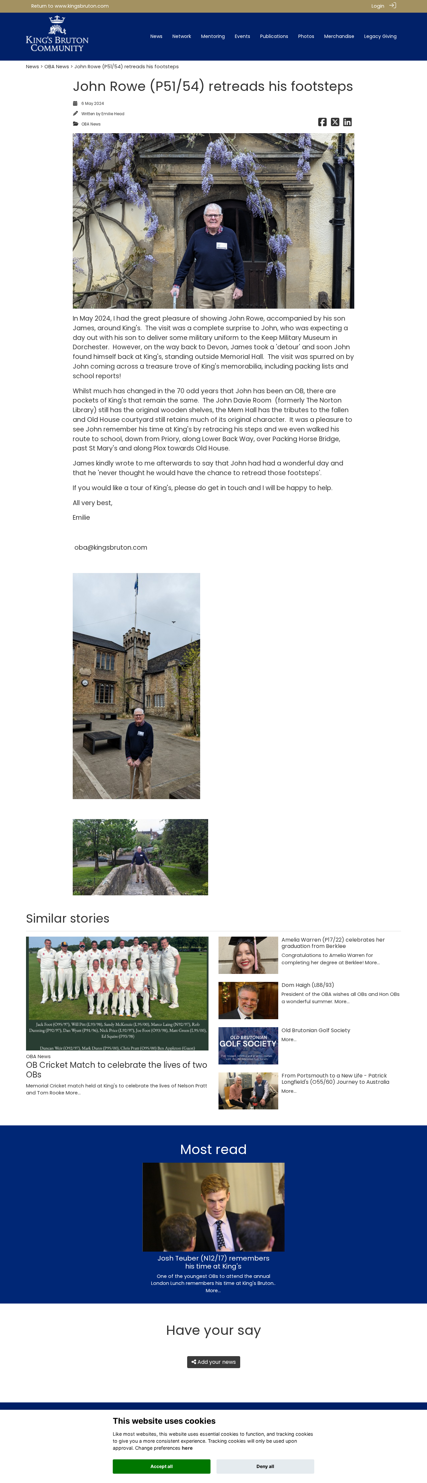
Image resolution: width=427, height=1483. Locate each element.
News (32, 66)
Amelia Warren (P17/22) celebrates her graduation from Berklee (333, 943)
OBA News (56, 66)
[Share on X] (335, 124)
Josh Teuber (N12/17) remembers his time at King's (213, 1262)
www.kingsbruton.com (82, 6)
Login (378, 6)
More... (73, 1092)
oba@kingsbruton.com (110, 547)
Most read (213, 1149)
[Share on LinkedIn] (347, 124)
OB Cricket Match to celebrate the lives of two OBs (116, 1069)
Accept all (161, 1466)
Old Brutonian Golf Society (316, 1030)
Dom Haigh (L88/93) (308, 985)
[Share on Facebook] (322, 124)
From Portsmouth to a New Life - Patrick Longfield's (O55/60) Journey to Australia (335, 1079)
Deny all (265, 1466)
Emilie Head (112, 114)
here (187, 1448)
